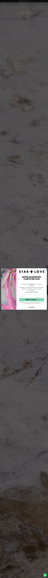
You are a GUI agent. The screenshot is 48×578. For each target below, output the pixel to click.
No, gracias (31, 307)
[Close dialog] (45, 270)
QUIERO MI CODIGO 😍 (31, 300)
